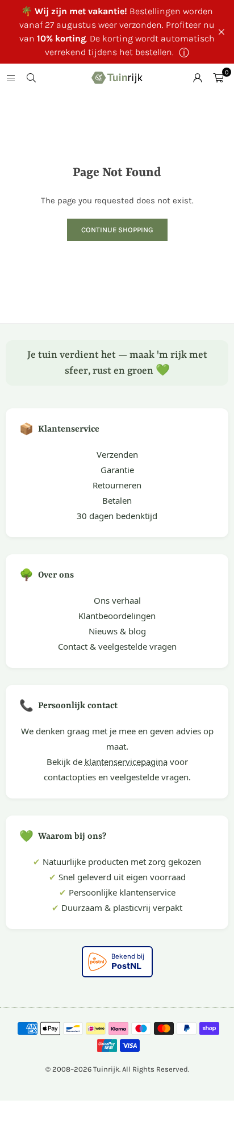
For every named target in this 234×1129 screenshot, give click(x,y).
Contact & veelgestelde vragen (117, 646)
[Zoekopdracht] (31, 78)
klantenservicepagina (126, 761)
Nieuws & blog (117, 631)
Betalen (117, 500)
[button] (218, 78)
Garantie (117, 469)
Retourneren (117, 485)
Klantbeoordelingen (117, 615)
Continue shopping (117, 229)
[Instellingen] (197, 78)
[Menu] (11, 78)
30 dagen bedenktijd (117, 515)
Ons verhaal (117, 600)
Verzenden (117, 454)
